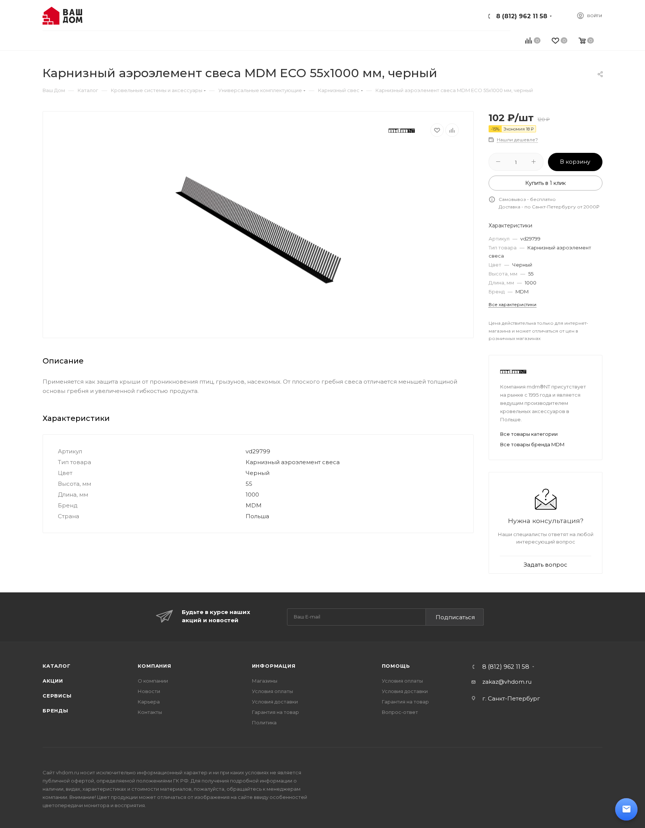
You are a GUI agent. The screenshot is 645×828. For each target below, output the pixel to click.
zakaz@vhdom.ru (507, 681)
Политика (264, 722)
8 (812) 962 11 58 (521, 16)
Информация (274, 666)
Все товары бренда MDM (532, 444)
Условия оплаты (272, 691)
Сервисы (57, 696)
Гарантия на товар (275, 712)
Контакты (150, 712)
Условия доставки (275, 702)
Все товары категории (529, 434)
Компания (154, 666)
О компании (153, 681)
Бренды (55, 711)
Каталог (57, 666)
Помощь (396, 666)
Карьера (149, 702)
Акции (53, 681)
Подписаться (455, 617)
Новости (149, 691)
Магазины (264, 681)
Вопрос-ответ (400, 712)
